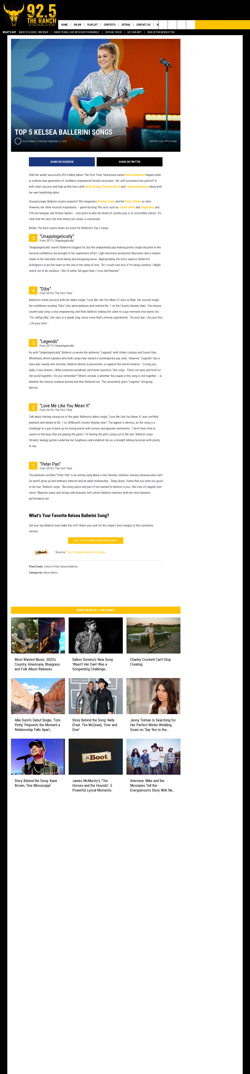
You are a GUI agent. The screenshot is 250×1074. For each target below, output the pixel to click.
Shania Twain (106, 201)
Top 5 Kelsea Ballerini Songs (85, 552)
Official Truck (113, 32)
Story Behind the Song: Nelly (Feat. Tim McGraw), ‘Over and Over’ (94, 725)
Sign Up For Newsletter (161, 32)
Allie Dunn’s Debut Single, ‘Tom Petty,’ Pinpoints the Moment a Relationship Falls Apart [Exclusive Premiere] (37, 725)
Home (64, 24)
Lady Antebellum (137, 186)
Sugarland (147, 207)
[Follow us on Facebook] (181, 24)
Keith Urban (92, 186)
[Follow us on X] (190, 24)
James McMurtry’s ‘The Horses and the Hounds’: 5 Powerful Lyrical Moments (92, 785)
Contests (110, 24)
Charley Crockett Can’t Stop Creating (150, 662)
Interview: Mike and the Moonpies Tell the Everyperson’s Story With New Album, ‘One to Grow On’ (152, 785)
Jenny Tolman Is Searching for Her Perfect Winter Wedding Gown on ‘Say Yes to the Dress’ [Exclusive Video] (153, 725)
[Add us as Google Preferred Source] (172, 24)
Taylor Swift (127, 207)
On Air (77, 24)
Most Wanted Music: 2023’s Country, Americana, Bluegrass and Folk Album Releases (37, 664)
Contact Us (143, 24)
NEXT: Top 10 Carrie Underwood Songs (96, 540)
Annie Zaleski (29, 141)
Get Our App (134, 32)
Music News (51, 572)
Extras (126, 24)
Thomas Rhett (111, 186)
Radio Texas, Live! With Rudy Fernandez (77, 32)
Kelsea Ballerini (135, 175)
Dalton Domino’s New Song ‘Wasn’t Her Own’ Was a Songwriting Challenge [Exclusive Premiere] (92, 664)
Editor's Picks (51, 566)
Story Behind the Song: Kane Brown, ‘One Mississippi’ (36, 783)
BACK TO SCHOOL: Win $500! (33, 32)
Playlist (92, 24)
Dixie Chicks (133, 201)
